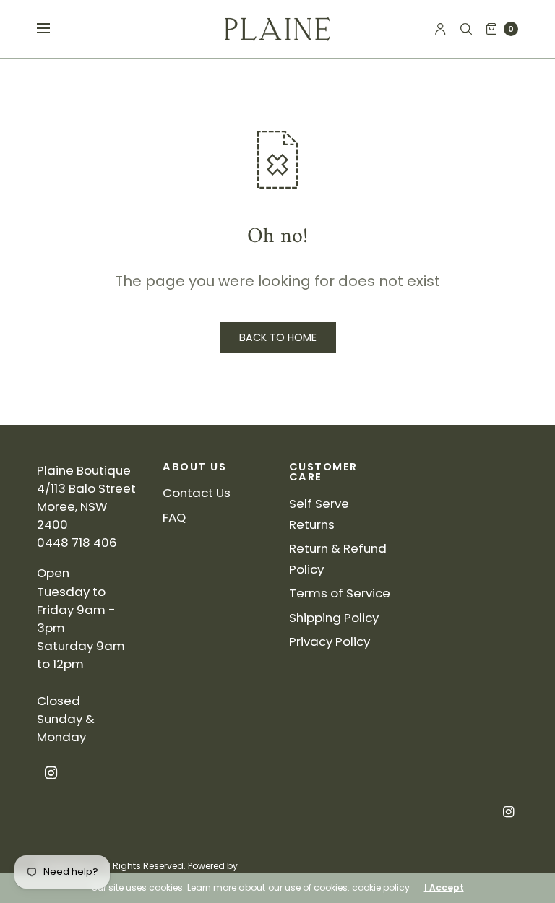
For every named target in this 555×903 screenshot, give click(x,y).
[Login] (440, 29)
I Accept (444, 887)
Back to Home (278, 337)
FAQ (174, 517)
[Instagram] (51, 773)
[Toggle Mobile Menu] (53, 29)
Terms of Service (339, 593)
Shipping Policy (334, 617)
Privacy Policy (329, 641)
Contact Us (197, 492)
